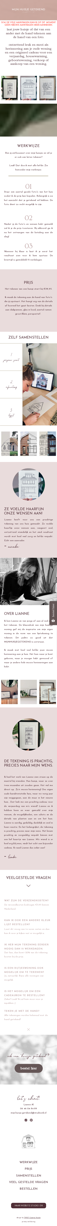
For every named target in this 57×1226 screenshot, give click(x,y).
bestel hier (28, 1068)
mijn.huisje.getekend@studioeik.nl (28, 1113)
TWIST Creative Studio (32, 1217)
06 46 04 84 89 (28, 1109)
